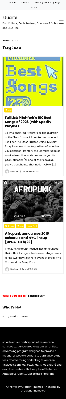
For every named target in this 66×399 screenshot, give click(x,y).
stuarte (9, 17)
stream (25, 2)
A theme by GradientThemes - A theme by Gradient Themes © (33, 388)
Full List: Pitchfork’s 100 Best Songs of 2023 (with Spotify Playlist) (28, 121)
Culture (9, 226)
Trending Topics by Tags (47, 2)
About (34, 7)
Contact (12, 2)
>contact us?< (35, 296)
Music (8, 110)
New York (32, 226)
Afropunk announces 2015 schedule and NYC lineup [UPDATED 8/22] (27, 237)
